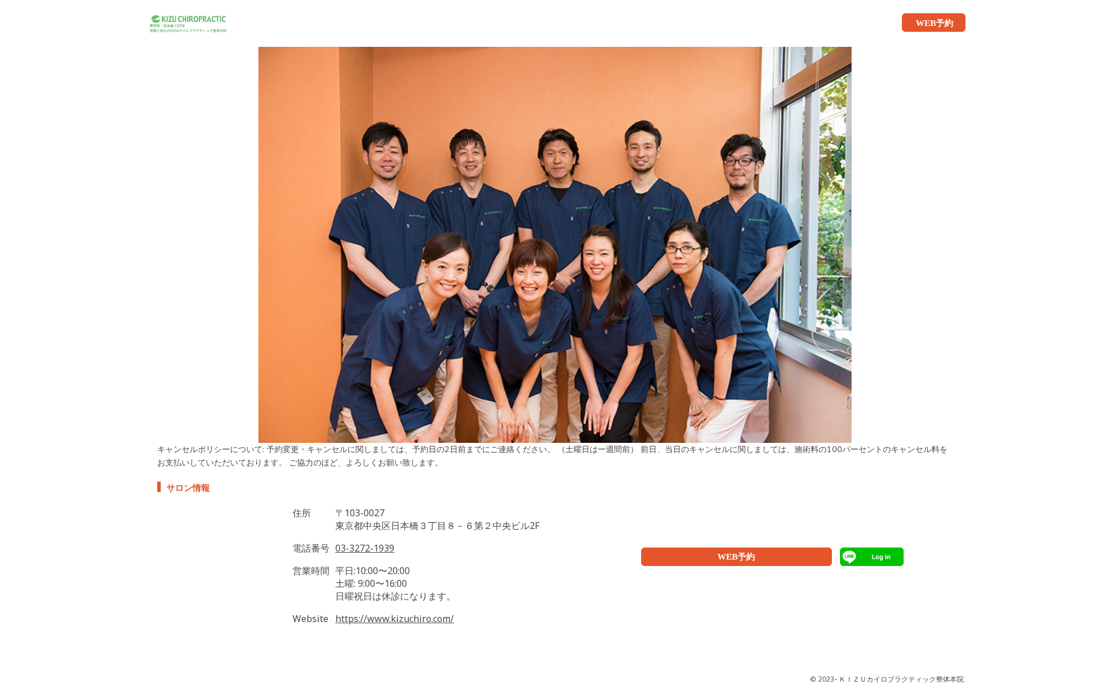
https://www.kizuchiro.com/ (394, 618)
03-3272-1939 (364, 548)
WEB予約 (736, 556)
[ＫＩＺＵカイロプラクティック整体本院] (183, 22)
